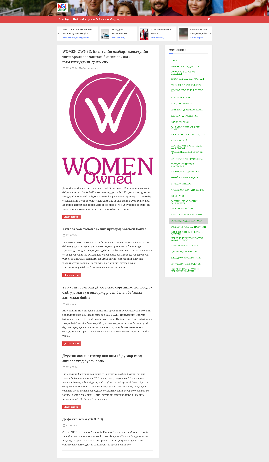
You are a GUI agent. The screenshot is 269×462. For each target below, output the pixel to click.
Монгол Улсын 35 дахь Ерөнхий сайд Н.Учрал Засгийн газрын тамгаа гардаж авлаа (207, 31)
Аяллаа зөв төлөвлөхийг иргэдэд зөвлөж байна (104, 229)
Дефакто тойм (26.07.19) (82, 419)
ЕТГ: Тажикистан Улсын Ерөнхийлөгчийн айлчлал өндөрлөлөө (128, 31)
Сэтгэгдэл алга (90, 68)
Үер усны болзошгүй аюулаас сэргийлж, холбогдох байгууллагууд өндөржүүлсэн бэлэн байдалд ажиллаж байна (107, 292)
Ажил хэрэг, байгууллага (84, 37)
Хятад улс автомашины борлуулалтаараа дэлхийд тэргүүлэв (89, 31)
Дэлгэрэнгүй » (72, 217)
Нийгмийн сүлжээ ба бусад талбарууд (96, 19)
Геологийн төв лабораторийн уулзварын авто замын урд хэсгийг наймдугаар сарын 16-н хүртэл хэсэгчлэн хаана (168, 31)
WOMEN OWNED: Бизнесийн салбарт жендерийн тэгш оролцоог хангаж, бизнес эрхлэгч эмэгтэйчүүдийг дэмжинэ (105, 56)
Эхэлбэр (64, 19)
